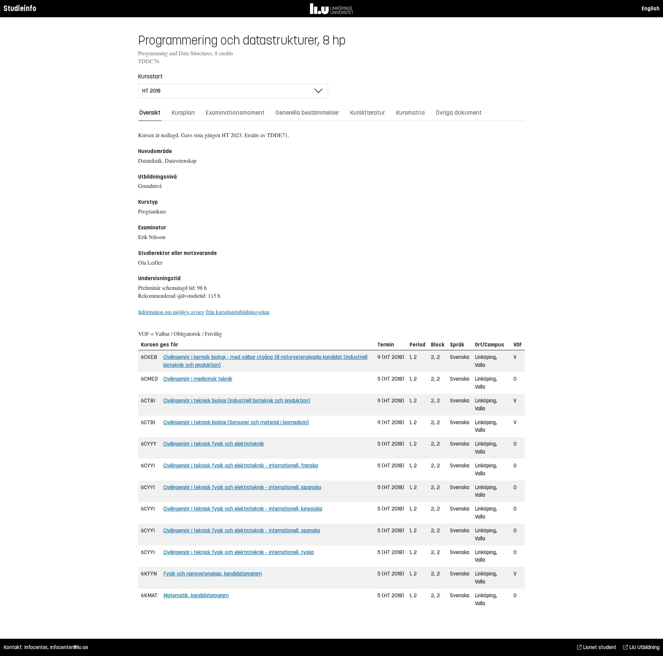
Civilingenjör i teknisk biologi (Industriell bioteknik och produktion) (236, 400)
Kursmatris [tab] (410, 112)
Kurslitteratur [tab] (367, 112)
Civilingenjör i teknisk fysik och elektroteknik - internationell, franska (240, 465)
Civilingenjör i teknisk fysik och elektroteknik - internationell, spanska (241, 530)
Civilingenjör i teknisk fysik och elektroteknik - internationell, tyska (238, 552)
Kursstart (150, 76)
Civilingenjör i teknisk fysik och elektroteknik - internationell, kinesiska (242, 508)
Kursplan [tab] (183, 112)
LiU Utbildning (644, 647)
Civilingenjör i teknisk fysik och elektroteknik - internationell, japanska (242, 487)
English (651, 8)
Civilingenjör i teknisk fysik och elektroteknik (213, 443)
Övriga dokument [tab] (459, 112)
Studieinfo (19, 8)
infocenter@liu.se (69, 647)
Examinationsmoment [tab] (235, 112)
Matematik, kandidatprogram (196, 595)
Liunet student (599, 647)
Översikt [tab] (150, 112)
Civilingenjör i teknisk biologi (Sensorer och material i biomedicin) (236, 422)
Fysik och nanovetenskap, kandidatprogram (212, 573)
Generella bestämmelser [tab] (307, 112)
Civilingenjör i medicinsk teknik (197, 378)
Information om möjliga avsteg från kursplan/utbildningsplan (203, 311)
